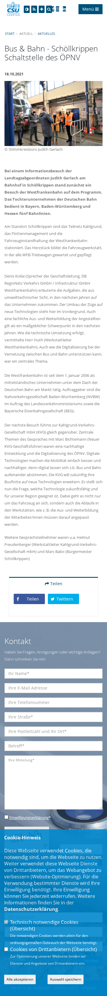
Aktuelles (46, 33)
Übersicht (23, 928)
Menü (88, 9)
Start (10, 33)
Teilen (55, 583)
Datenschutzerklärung (31, 909)
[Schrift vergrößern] (42, 9)
